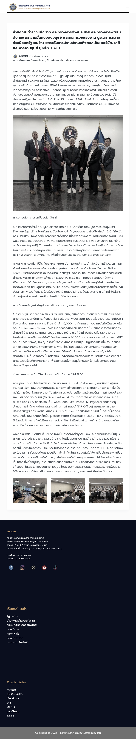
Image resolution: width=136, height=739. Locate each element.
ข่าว (9, 703)
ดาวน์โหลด (13, 711)
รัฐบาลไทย (13, 616)
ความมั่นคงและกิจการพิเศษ (29, 60)
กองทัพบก (13, 629)
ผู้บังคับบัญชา (15, 694)
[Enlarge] (118, 120)
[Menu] (127, 6)
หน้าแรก (11, 690)
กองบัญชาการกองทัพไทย (22, 625)
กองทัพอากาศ (15, 638)
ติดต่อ (10, 716)
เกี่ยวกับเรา (13, 698)
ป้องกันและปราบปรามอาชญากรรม (67, 60)
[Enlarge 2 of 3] (80, 482)
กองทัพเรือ (13, 634)
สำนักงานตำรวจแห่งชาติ (21, 621)
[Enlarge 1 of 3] (42, 482)
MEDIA (11, 707)
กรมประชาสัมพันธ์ (17, 642)
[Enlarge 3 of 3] (118, 482)
